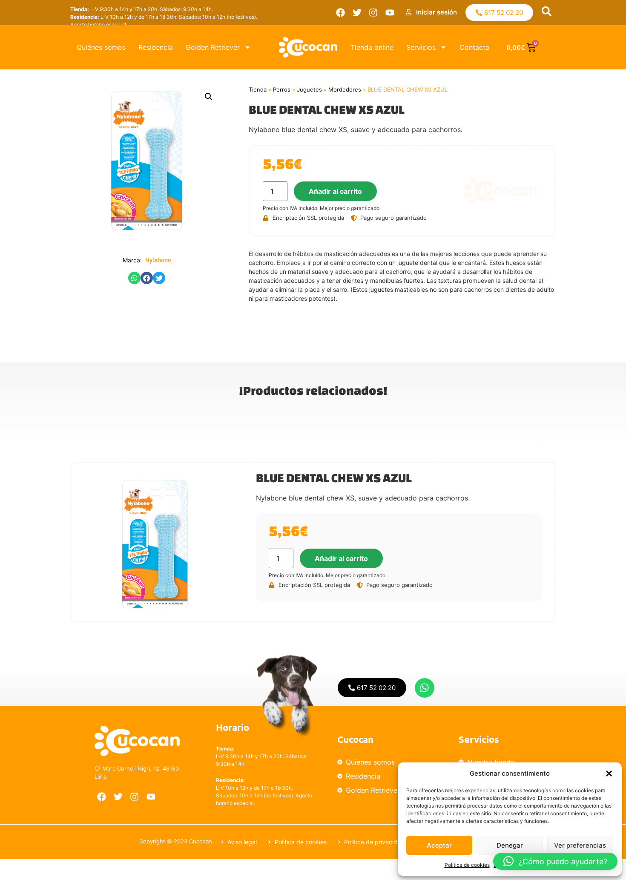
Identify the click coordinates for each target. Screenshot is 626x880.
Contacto (474, 47)
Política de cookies (467, 865)
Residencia (155, 47)
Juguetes (309, 89)
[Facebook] (340, 13)
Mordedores (344, 89)
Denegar (510, 845)
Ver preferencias (580, 845)
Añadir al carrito (335, 191)
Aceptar (439, 845)
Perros (281, 89)
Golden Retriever (213, 47)
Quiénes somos (101, 47)
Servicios (421, 47)
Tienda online (371, 47)
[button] (609, 773)
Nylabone (158, 260)
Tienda (258, 89)
